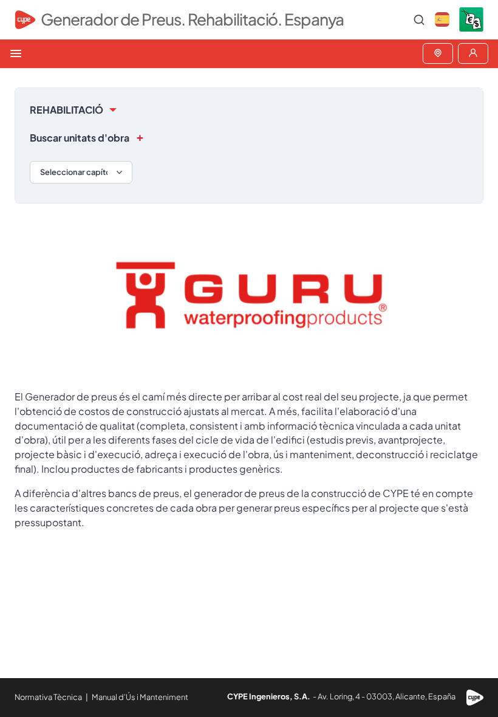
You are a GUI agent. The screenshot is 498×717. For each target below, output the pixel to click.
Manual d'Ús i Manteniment (140, 697)
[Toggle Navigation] (16, 53)
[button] (442, 19)
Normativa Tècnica (48, 697)
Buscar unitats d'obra (79, 137)
